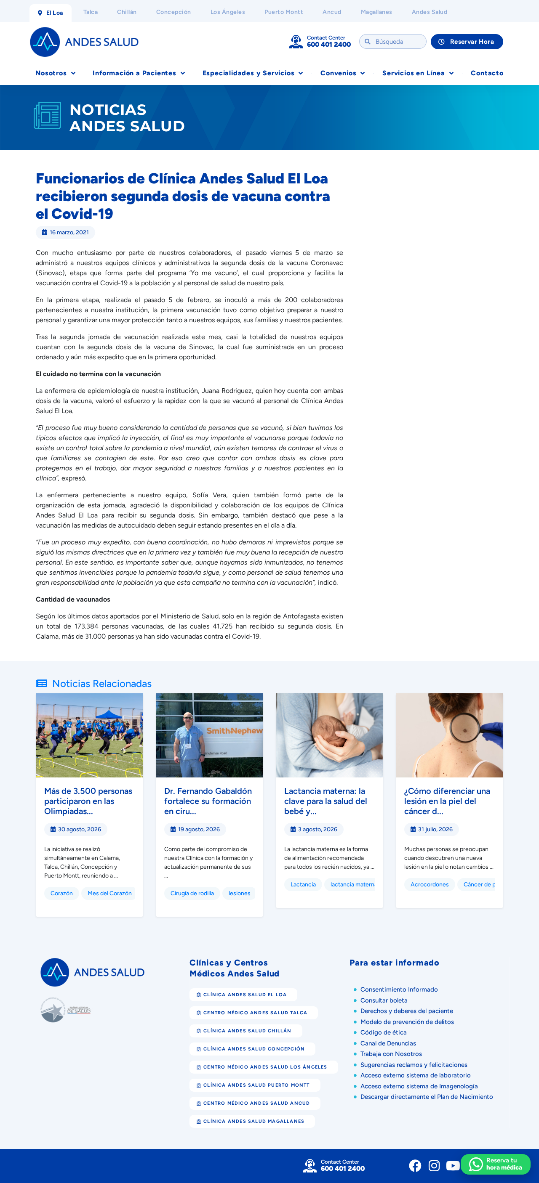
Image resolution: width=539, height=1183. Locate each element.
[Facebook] (415, 1165)
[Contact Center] (296, 41)
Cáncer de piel (483, 884)
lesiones (240, 893)
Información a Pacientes (134, 73)
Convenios (338, 73)
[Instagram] (434, 1165)
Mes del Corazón (110, 893)
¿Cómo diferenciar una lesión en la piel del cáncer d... (447, 801)
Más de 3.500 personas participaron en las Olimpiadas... (88, 801)
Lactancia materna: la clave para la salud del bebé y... (325, 801)
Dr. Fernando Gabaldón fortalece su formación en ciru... (208, 801)
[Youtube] (453, 1165)
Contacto (487, 73)
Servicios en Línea (413, 73)
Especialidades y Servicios (249, 73)
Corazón (62, 893)
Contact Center (326, 37)
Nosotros (51, 73)
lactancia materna (354, 884)
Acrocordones (430, 884)
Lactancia (303, 884)
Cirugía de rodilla (192, 893)
